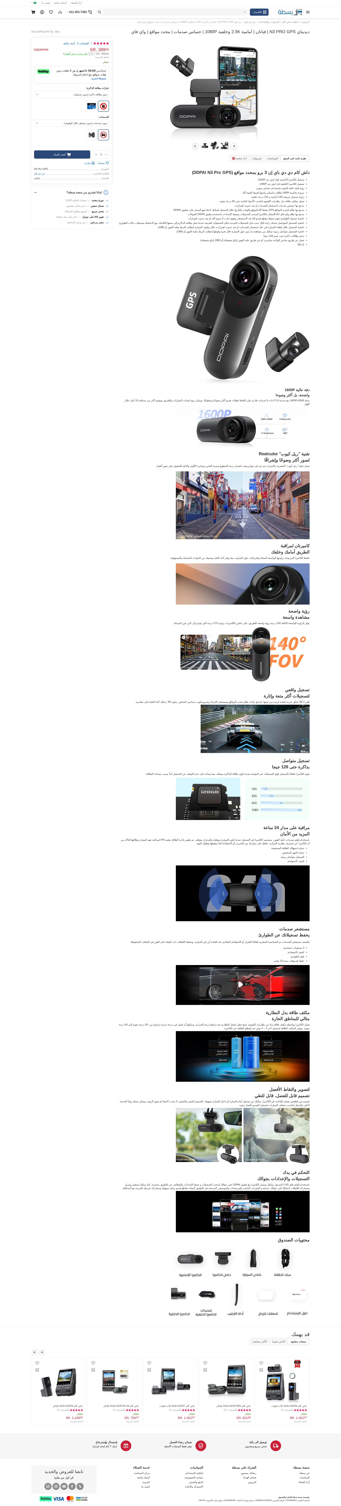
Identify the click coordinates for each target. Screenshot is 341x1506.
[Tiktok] (48, 1486)
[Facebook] (72, 1486)
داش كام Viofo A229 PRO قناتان (132, 1405)
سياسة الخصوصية (194, 1477)
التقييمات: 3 (83, 43)
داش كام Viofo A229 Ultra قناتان (300, 1405)
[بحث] (99, 12)
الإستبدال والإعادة (194, 1486)
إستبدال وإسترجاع (106, 1442)
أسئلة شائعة (60, 2)
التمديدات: (103, 116)
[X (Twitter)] (80, 1486)
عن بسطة (304, 1473)
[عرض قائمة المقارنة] (59, 12)
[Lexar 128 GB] (91, 106)
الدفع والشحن (196, 1482)
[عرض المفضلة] (51, 12)
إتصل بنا (46, 2)
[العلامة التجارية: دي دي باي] (41, 50)
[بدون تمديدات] (103, 134)
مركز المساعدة (142, 1473)
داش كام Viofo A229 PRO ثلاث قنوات (241, 1405)
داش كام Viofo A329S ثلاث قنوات (187, 1405)
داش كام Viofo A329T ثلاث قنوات (75, 1405)
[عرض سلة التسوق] (33, 12)
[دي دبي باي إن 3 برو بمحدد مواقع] (214, 88)
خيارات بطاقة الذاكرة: (97, 88)
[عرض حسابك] (42, 12)
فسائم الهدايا (249, 1477)
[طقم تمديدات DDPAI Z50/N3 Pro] (91, 134)
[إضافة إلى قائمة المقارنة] (272, 1370)
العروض (252, 1482)
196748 (202, 1500)
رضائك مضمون (248, 1473)
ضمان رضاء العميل (180, 1442)
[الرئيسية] (286, 12)
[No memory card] (103, 106)
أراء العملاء (76, 2)
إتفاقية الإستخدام (194, 1473)
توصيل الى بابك (258, 1442)
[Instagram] (56, 1486)
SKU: (57, 31)
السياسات (304, 1477)
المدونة (146, 1482)
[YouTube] (64, 1486)
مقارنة (87, 163)
